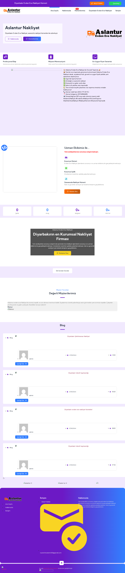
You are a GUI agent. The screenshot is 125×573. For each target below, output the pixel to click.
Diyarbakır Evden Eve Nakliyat (100, 11)
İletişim (118, 11)
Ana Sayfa (54, 11)
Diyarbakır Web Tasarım (51, 568)
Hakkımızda (66, 11)
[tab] (62, 270)
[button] (12, 483)
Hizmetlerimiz (80, 10)
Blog (11, 338)
